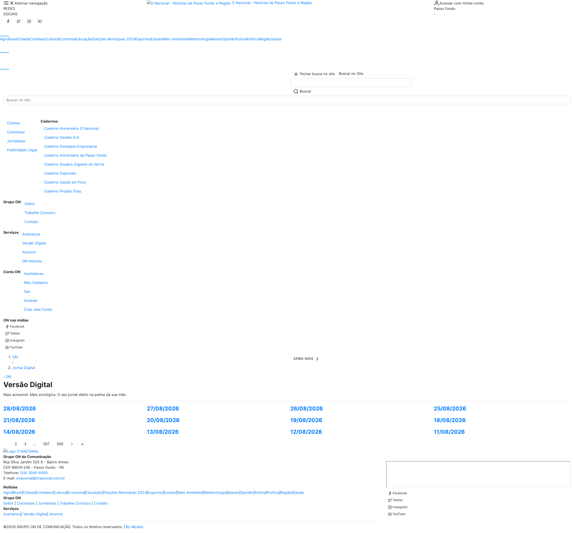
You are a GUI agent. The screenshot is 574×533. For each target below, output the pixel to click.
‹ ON (7, 376)
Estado (157, 39)
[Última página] (82, 444)
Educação (83, 39)
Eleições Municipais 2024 (113, 39)
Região (265, 39)
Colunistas (16, 132)
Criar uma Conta (38, 309)
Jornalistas (16, 141)
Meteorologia (199, 39)
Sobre (29, 203)
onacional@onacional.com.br (40, 478)
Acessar (30, 300)
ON (15, 357)
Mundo (216, 39)
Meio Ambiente (175, 39)
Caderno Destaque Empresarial (70, 146)
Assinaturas (33, 273)
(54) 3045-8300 (34, 472)
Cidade (23, 39)
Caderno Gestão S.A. (62, 137)
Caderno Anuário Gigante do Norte (74, 164)
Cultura (52, 39)
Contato (31, 221)
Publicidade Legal (22, 150)
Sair (27, 291)
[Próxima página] (72, 444)
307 (46, 444)
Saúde (276, 39)
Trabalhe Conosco (39, 212)
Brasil (12, 39)
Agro (4, 39)
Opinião (228, 39)
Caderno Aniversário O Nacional (71, 128)
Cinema (13, 123)
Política (253, 39)
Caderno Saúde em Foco (65, 182)
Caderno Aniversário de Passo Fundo (75, 155)
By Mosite (134, 526)
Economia (67, 39)
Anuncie (29, 252)
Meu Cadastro (36, 282)
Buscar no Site (351, 73)
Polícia (241, 39)
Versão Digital (34, 243)
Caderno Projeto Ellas (62, 191)
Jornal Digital (23, 367)
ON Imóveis (32, 261)
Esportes (143, 39)
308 (60, 444)
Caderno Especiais (60, 173)
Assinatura (31, 234)
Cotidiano (38, 39)
